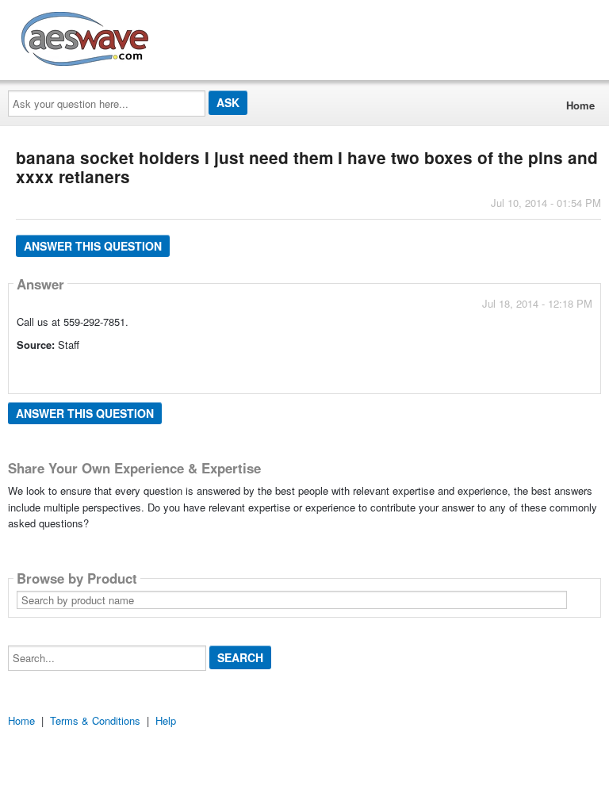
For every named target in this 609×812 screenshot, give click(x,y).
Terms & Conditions (95, 720)
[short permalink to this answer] (449, 366)
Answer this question (93, 246)
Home (580, 105)
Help (165, 720)
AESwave (201, 35)
